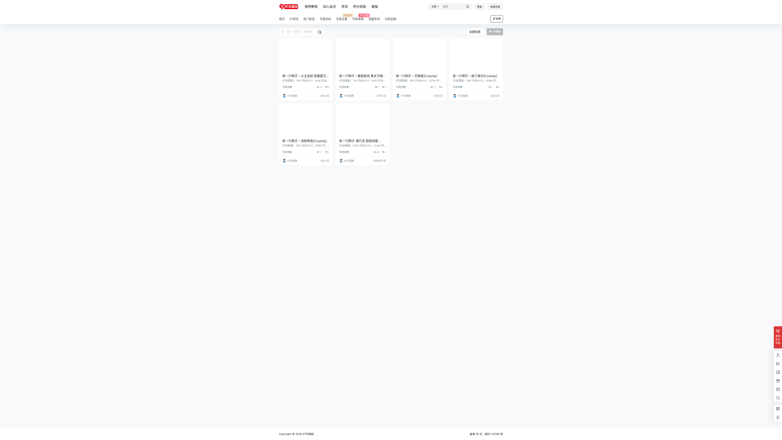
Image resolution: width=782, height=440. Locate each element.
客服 (374, 6)
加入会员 (329, 6)
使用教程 (311, 6)
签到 (344, 6)
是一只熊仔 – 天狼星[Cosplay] (416, 76)
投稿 (498, 18)
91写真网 (308, 434)
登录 (479, 6)
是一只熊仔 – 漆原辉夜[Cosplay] (304, 141)
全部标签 (475, 31)
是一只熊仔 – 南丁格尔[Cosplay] (475, 76)
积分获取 (359, 6)
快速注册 (495, 6)
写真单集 (287, 87)
